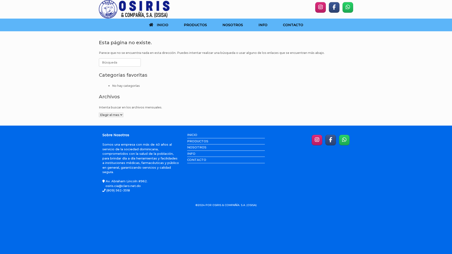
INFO (262, 25)
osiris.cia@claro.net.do (123, 186)
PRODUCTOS (195, 25)
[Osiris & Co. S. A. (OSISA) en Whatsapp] (348, 7)
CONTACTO (293, 25)
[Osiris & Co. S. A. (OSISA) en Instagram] (320, 7)
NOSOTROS (232, 25)
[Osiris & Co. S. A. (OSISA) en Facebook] (334, 7)
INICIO (162, 25)
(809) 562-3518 (117, 190)
